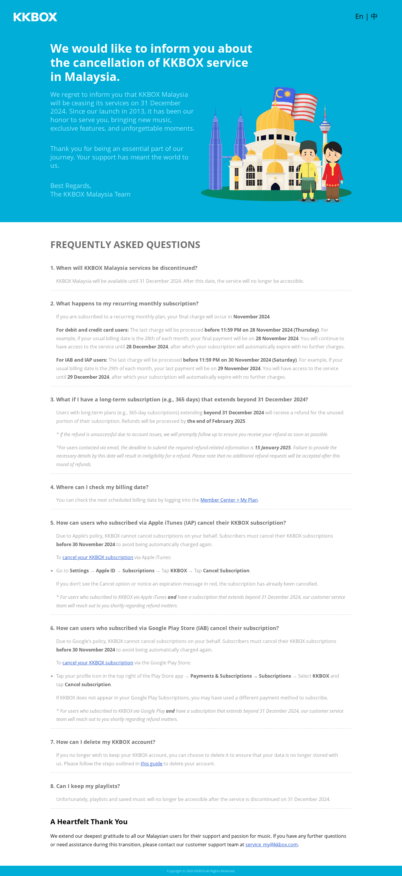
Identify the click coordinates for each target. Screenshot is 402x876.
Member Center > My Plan (229, 500)
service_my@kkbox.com (271, 844)
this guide (151, 763)
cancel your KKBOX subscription (97, 557)
